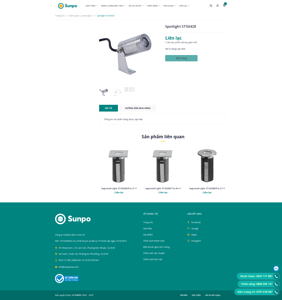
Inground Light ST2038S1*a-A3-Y (163, 188)
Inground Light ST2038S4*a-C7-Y (119, 188)
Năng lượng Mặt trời (112, 6)
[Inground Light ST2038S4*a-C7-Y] (119, 165)
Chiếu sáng (152, 6)
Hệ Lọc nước (135, 6)
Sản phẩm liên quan (163, 137)
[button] (157, 55)
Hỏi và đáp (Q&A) (212, 295)
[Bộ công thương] (67, 278)
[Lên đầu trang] (144, 261)
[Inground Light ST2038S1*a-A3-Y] (163, 165)
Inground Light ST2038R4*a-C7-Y (207, 188)
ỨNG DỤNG (168, 6)
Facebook (196, 222)
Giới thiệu (91, 6)
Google (195, 228)
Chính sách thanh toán (153, 240)
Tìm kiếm (183, 295)
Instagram (196, 240)
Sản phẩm (148, 234)
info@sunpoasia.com (69, 267)
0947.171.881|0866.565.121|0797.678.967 (79, 260)
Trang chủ (148, 222)
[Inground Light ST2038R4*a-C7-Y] (207, 165)
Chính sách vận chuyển (154, 253)
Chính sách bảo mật (152, 259)
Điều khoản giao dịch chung (156, 247)
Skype (194, 234)
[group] (130, 55)
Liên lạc (183, 6)
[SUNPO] (78, 220)
